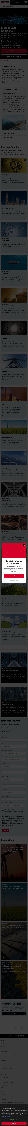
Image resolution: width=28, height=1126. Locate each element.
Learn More (14, 576)
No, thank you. (14, 580)
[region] (14, 1115)
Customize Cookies (14, 1119)
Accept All (14, 1123)
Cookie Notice (6, 1116)
